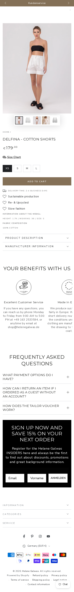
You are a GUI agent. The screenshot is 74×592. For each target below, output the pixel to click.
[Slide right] (68, 3)
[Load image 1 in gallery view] (19, 120)
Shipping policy (41, 579)
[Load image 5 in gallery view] (55, 120)
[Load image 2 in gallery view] (28, 120)
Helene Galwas (30, 571)
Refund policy (40, 575)
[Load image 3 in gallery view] (37, 120)
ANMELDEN (58, 478)
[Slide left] (6, 3)
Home (6, 132)
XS (8, 169)
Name (31, 470)
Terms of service (20, 579)
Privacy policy (59, 575)
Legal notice (60, 579)
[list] (37, 311)
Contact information (39, 584)
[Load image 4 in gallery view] (46, 120)
